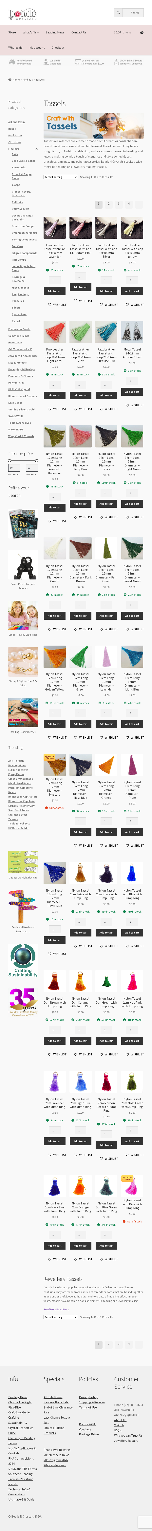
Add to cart (55, 291)
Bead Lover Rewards (57, 1450)
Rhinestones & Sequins (22, 396)
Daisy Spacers (20, 209)
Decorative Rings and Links (22, 217)
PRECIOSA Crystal (19, 389)
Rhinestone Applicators (22, 796)
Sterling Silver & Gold (21, 409)
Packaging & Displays (21, 369)
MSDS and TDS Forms (22, 1469)
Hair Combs (19, 259)
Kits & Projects (17, 362)
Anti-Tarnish (16, 761)
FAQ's (118, 1430)
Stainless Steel (17, 814)
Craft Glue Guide (19, 1412)
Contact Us (78, 32)
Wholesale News (55, 1465)
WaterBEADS (16, 429)
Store (12, 32)
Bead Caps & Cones (23, 160)
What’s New (31, 32)
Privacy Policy (88, 1397)
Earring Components (24, 239)
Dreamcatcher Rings (24, 233)
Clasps (16, 185)
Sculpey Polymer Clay (21, 805)
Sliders (16, 307)
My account (37, 47)
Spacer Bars (19, 314)
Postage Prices (89, 1434)
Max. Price (31, 474)
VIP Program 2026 (56, 1460)
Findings (28, 79)
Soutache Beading (20, 1474)
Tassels (16, 321)
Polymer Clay (16, 382)
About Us (120, 1420)
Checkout (58, 47)
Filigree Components (24, 253)
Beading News (55, 32)
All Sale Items (53, 1397)
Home (16, 79)
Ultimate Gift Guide (21, 1499)
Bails (15, 154)
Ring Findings (20, 294)
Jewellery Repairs (126, 1441)
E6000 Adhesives (18, 770)
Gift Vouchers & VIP (20, 349)
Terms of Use (88, 1407)
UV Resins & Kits (18, 828)
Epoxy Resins (16, 774)
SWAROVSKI (15, 416)
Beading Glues (17, 765)
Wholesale (15, 47)
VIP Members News (56, 1455)
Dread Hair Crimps (23, 226)
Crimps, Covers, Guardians (21, 193)
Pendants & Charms (20, 376)
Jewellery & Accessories (23, 356)
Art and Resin (16, 122)
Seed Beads (15, 403)
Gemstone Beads (18, 336)
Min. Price (13, 474)
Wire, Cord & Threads (21, 436)
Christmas (14, 142)
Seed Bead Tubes (18, 810)
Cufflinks (17, 202)
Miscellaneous (20, 287)
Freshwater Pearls (19, 329)
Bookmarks (19, 167)
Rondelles (18, 301)
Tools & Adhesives (19, 423)
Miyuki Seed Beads (19, 783)
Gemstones (15, 342)
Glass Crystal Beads (20, 779)
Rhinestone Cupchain (21, 801)
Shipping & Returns (92, 1402)
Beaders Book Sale (56, 1402)
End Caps (17, 246)
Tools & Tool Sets (19, 823)
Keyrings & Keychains (18, 279)
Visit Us (119, 1425)
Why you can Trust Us (128, 1435)
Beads (12, 128)
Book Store (15, 135)
